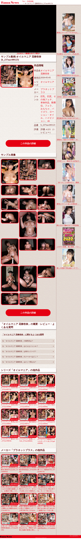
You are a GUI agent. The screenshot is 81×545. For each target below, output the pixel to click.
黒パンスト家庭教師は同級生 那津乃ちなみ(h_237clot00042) (9, 468)
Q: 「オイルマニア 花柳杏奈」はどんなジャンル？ (20, 346)
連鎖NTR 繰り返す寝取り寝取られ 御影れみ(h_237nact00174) (9, 507)
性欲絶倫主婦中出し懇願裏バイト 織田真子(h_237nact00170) (46, 468)
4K (48, 121)
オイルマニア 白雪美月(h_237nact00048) (46, 387)
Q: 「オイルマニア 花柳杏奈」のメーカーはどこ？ (20, 357)
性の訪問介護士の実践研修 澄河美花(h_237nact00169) (28, 468)
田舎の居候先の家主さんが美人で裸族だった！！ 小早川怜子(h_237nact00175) (28, 507)
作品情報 (30, 1)
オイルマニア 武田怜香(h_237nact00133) (9, 387)
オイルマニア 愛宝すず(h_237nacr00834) (9, 439)
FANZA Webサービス (75, 536)
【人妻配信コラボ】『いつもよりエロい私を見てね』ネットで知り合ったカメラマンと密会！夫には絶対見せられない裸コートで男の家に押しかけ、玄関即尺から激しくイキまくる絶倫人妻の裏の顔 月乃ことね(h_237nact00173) (46, 488)
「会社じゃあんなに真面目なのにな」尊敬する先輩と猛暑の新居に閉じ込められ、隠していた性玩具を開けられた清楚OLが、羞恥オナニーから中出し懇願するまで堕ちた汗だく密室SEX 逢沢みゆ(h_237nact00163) (28, 527)
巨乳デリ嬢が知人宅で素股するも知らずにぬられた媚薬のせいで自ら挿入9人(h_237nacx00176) (46, 507)
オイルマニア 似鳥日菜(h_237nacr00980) (9, 404)
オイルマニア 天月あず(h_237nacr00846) (46, 421)
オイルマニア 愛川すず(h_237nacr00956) (28, 404)
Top (23, 1)
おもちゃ (45, 108)
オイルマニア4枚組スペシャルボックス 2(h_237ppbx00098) (46, 440)
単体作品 (45, 102)
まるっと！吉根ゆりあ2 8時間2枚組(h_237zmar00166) (9, 527)
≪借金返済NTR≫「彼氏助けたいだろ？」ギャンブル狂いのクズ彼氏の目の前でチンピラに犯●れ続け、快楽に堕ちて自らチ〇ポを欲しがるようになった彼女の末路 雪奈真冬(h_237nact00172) (28, 488)
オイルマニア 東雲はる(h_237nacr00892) (9, 421)
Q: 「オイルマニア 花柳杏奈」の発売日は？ (17, 341)
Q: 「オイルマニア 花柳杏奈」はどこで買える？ (19, 362)
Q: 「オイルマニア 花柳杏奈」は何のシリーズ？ (19, 351)
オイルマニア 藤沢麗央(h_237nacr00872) (28, 421)
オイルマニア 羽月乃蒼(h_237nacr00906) (46, 404)
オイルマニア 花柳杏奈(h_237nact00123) (28, 387)
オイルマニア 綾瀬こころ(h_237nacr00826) (27, 439)
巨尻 (49, 96)
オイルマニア (47, 82)
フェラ (48, 105)
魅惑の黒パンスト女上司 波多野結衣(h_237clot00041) (46, 527)
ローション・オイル (47, 115)
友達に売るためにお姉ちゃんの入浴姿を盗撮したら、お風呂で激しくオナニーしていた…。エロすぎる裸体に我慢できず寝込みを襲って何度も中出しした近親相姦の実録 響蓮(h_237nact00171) (9, 488)
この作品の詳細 (28, 143)
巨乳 (43, 96)
